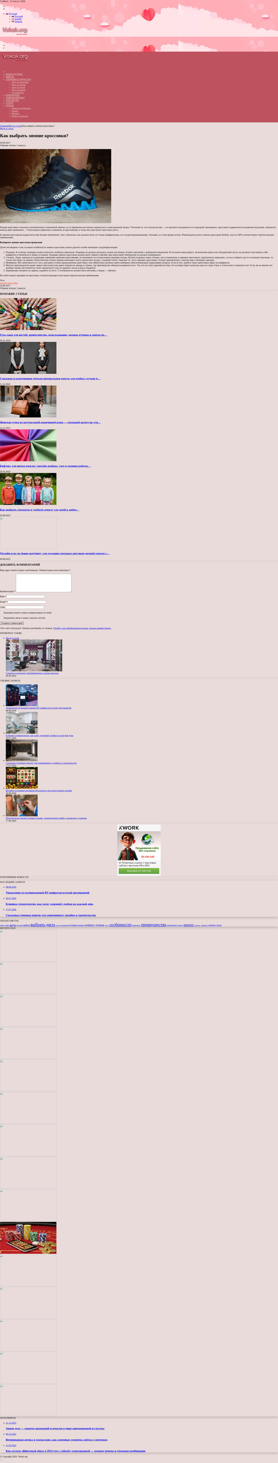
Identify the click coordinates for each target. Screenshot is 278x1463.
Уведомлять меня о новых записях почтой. (24, 618)
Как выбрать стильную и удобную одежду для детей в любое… (39, 509)
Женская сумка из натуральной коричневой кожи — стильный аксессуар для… (50, 422)
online (7, 925)
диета (50, 924)
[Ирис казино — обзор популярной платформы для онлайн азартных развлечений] (28, 1318)
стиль (219, 925)
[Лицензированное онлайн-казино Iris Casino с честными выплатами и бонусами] (28, 1350)
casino (2, 925)
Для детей (12, 100)
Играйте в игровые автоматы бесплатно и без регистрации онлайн (39, 790)
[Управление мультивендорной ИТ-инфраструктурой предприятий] (22, 705)
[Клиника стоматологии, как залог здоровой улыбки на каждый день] (22, 733)
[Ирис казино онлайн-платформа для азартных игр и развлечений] (28, 1285)
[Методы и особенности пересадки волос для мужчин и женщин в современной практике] (28, 1188)
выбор (26, 925)
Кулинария (13, 95)
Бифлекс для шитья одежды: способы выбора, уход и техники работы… (45, 465)
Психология (17, 92)
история (73, 925)
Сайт (2, 607)
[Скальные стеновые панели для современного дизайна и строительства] (22, 760)
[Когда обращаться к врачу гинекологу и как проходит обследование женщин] (28, 1123)
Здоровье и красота (18, 79)
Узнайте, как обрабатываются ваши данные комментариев (82, 628)
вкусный (20, 925)
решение (197, 925)
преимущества (153, 924)
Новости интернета (21, 108)
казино (81, 925)
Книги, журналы (20, 116)
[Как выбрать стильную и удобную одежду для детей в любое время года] (28, 504)
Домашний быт (15, 98)
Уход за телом (18, 87)
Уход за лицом (19, 85)
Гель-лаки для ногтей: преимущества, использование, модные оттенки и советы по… (53, 334)
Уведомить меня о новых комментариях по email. (27, 612)
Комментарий (7, 591)
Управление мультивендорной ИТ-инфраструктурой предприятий (38, 708)
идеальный (64, 925)
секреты (204, 925)
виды (13, 925)
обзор (107, 925)
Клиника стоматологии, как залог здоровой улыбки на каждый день (39, 735)
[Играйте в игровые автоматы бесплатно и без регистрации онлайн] (22, 788)
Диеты (10, 77)
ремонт (180, 925)
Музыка (15, 113)
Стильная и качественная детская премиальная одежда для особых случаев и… (50, 378)
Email (3, 602)
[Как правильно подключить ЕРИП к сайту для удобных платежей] (28, 1155)
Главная (4, 126)
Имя (3, 596)
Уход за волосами (20, 82)
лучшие (99, 925)
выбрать (38, 924)
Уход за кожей (18, 90)
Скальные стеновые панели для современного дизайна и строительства (41, 763)
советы (211, 925)
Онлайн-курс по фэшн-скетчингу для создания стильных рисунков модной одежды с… (54, 553)
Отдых (10, 105)
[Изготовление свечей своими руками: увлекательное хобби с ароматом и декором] (22, 815)
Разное (15, 111)
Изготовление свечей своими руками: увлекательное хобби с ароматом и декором (46, 818)
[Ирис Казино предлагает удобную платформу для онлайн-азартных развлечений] (28, 1220)
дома (57, 925)
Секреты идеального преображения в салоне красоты (32, 673)
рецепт (189, 925)
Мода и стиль (14, 74)
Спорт (10, 103)
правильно (136, 925)
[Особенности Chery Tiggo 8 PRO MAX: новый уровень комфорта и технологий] (28, 1415)
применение (172, 925)
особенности (120, 924)
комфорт (90, 925)
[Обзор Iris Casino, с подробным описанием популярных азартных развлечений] (28, 1253)
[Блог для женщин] (16, 40)
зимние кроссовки (9, 283)
